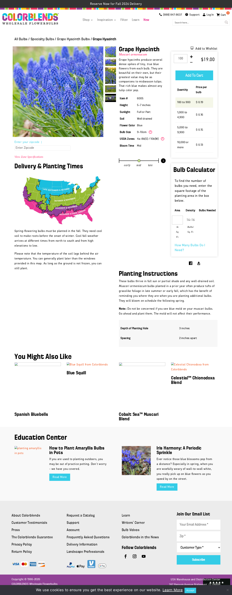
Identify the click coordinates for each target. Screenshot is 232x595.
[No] (227, 590)
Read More (60, 477)
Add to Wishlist (206, 49)
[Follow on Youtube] (144, 556)
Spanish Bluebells (31, 414)
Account (73, 530)
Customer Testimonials (29, 523)
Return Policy (22, 552)
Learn (136, 20)
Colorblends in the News (140, 537)
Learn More (173, 590)
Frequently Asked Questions (88, 537)
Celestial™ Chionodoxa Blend (193, 380)
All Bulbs (21, 39)
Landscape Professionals (85, 552)
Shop (86, 20)
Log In (210, 14)
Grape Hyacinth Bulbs (73, 39)
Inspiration (105, 20)
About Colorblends (26, 515)
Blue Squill (76, 373)
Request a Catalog (81, 515)
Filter (124, 20)
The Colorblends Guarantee (32, 537)
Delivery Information (82, 544)
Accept (190, 590)
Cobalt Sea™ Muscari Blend (139, 416)
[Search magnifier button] (226, 22)
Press (16, 530)
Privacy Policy (22, 544)
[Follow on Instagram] (134, 556)
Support (73, 523)
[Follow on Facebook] (125, 556)
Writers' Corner (133, 523)
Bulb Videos (131, 530)
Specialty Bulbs (42, 39)
